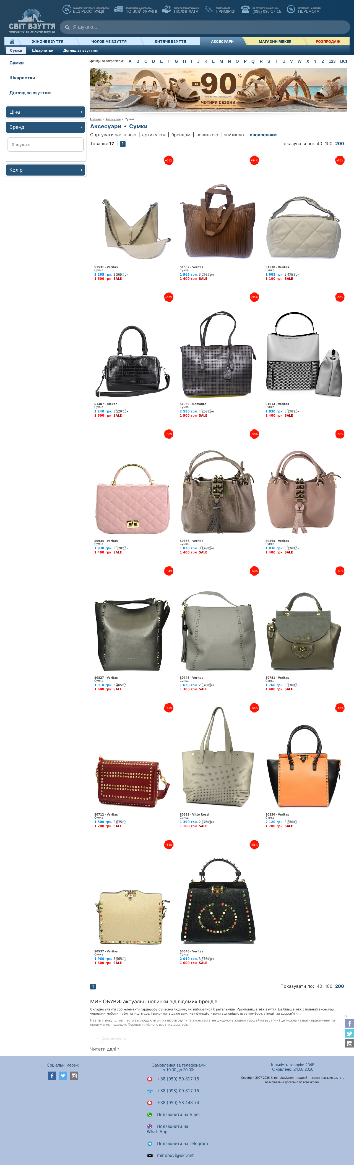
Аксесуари (222, 41)
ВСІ (343, 61)
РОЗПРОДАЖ (328, 41)
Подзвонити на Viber (178, 1114)
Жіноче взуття (47, 41)
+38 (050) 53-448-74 (177, 1102)
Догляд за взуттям (80, 50)
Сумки (16, 50)
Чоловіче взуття (109, 41)
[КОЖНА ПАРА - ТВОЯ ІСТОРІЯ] (218, 110)
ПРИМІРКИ (225, 10)
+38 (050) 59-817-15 (177, 1079)
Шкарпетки (42, 50)
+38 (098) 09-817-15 (177, 1090)
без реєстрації (91, 10)
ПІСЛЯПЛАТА (186, 10)
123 (332, 61)
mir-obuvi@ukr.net (175, 1155)
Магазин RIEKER (275, 41)
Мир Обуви (32, 18)
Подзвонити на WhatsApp (167, 1129)
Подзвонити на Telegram (182, 1143)
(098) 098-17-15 (266, 10)
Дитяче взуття (170, 41)
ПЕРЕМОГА (309, 10)
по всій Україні (140, 10)
